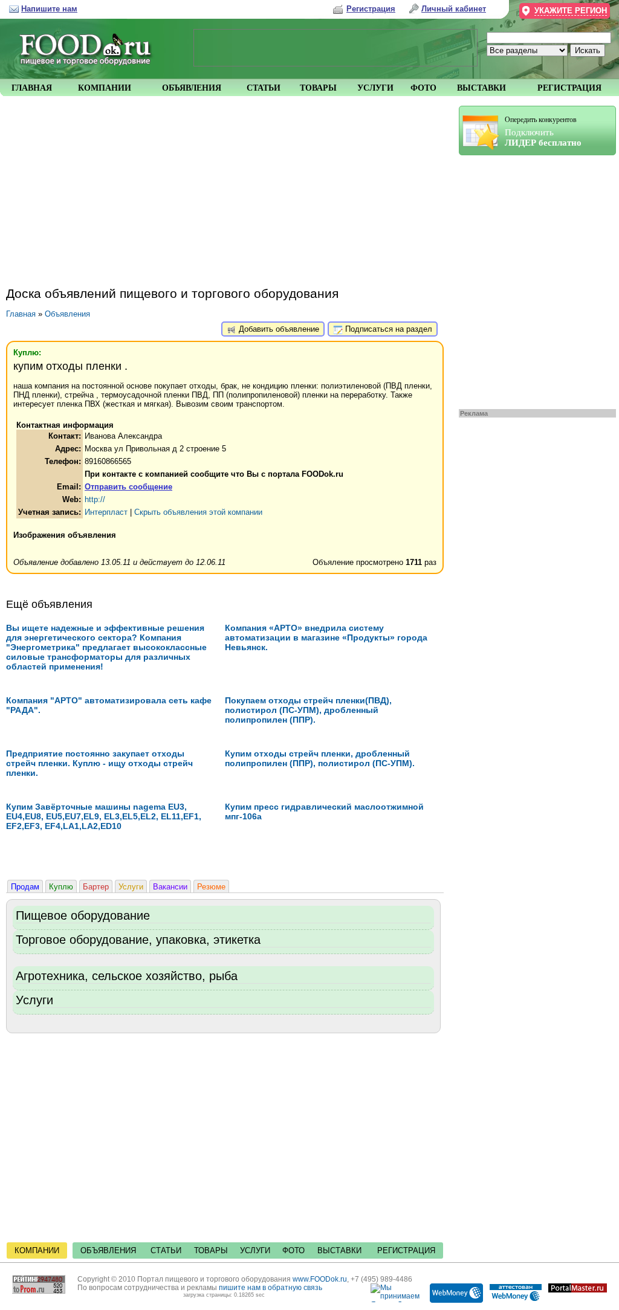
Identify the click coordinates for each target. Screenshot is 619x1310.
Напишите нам (49, 8)
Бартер (96, 886)
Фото (293, 1250)
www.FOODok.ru (320, 1279)
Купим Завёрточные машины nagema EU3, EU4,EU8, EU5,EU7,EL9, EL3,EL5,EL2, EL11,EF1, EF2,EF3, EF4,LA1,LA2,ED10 (103, 816)
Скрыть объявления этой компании (198, 512)
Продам (25, 886)
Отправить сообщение (128, 486)
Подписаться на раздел (387, 329)
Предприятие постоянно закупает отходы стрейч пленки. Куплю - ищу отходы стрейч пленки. (99, 763)
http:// (95, 499)
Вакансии (170, 886)
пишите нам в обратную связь (270, 1287)
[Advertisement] (531, 279)
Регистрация (406, 1250)
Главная (21, 313)
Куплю (61, 886)
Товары (211, 1250)
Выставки (339, 1250)
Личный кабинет (453, 8)
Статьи (166, 1250)
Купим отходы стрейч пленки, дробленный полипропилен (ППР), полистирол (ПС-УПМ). (320, 758)
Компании (37, 1250)
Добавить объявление (277, 329)
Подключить (543, 131)
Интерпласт (106, 512)
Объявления (67, 313)
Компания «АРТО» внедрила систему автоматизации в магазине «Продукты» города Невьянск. (326, 637)
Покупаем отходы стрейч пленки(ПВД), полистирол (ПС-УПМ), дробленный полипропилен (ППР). (308, 709)
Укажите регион (570, 10)
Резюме (211, 886)
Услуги (130, 886)
